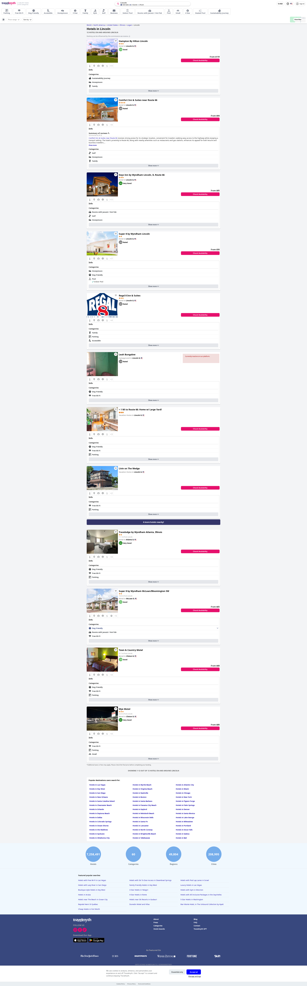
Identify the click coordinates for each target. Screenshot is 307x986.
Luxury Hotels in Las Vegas (191, 885)
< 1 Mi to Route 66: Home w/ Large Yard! (140, 409)
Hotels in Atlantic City (185, 785)
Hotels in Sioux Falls (184, 830)
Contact (197, 926)
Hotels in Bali (181, 838)
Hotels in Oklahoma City (99, 838)
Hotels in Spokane (96, 834)
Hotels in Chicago (183, 793)
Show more (152, 91)
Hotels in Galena (182, 834)
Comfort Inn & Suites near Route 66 (138, 100)
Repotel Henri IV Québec (88, 904)
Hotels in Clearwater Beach (100, 805)
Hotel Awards (159, 929)
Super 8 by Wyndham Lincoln (134, 233)
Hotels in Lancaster (141, 825)
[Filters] (3, 20)
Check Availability (200, 60)
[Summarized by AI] (101, 135)
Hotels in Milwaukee (184, 821)
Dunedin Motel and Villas (139, 904)
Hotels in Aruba (84, 895)
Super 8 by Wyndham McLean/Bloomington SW (144, 591)
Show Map (297, 19)
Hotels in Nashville (140, 793)
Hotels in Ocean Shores (99, 825)
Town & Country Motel (131, 650)
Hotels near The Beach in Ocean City (92, 899)
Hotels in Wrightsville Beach (144, 834)
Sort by (26, 20)
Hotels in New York (184, 797)
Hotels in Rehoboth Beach (143, 813)
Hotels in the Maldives (98, 830)
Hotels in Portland (183, 825)
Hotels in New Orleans (98, 797)
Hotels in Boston (139, 797)
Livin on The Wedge (129, 468)
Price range (12, 20)
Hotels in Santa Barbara (142, 801)
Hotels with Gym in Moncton (191, 890)
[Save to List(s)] (115, 41)
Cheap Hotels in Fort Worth (89, 909)
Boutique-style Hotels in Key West (91, 890)
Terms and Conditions (144, 984)
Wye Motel (124, 709)
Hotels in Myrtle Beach (142, 785)
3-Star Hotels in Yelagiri (138, 890)
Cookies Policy (120, 984)
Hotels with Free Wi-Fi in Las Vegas (92, 880)
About (156, 919)
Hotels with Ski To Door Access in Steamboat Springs (150, 880)
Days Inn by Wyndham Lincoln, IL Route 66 (142, 174)
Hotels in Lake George (185, 817)
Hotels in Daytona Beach (99, 813)
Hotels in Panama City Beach (144, 805)
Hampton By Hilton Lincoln (133, 41)
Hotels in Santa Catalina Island (102, 801)
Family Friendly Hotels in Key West (143, 885)
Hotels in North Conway (143, 830)
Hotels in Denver (183, 809)
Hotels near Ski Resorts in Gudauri (143, 899)
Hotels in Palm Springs (185, 805)
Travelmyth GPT (200, 929)
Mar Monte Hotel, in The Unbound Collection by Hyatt (202, 904)
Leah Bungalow (127, 354)
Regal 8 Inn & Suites (129, 295)
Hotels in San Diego (97, 793)
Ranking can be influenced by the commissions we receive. (107, 36)
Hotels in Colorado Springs (100, 821)
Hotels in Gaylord (140, 809)
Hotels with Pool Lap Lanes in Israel (194, 880)
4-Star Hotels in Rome (138, 895)
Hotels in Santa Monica (185, 813)
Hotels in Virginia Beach (142, 789)
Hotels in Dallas (95, 817)
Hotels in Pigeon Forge (185, 801)
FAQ (195, 922)
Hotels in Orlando (96, 809)
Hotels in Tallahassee (141, 838)
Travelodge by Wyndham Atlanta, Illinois (140, 532)
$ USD (280, 4)
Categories (158, 926)
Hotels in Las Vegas (97, 785)
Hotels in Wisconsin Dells (143, 817)
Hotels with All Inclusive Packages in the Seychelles (201, 895)
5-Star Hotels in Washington (191, 899)
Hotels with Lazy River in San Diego (92, 885)
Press (156, 922)
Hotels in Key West (97, 789)
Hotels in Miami (182, 789)
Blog (195, 919)
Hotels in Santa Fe (140, 821)
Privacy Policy (131, 984)
